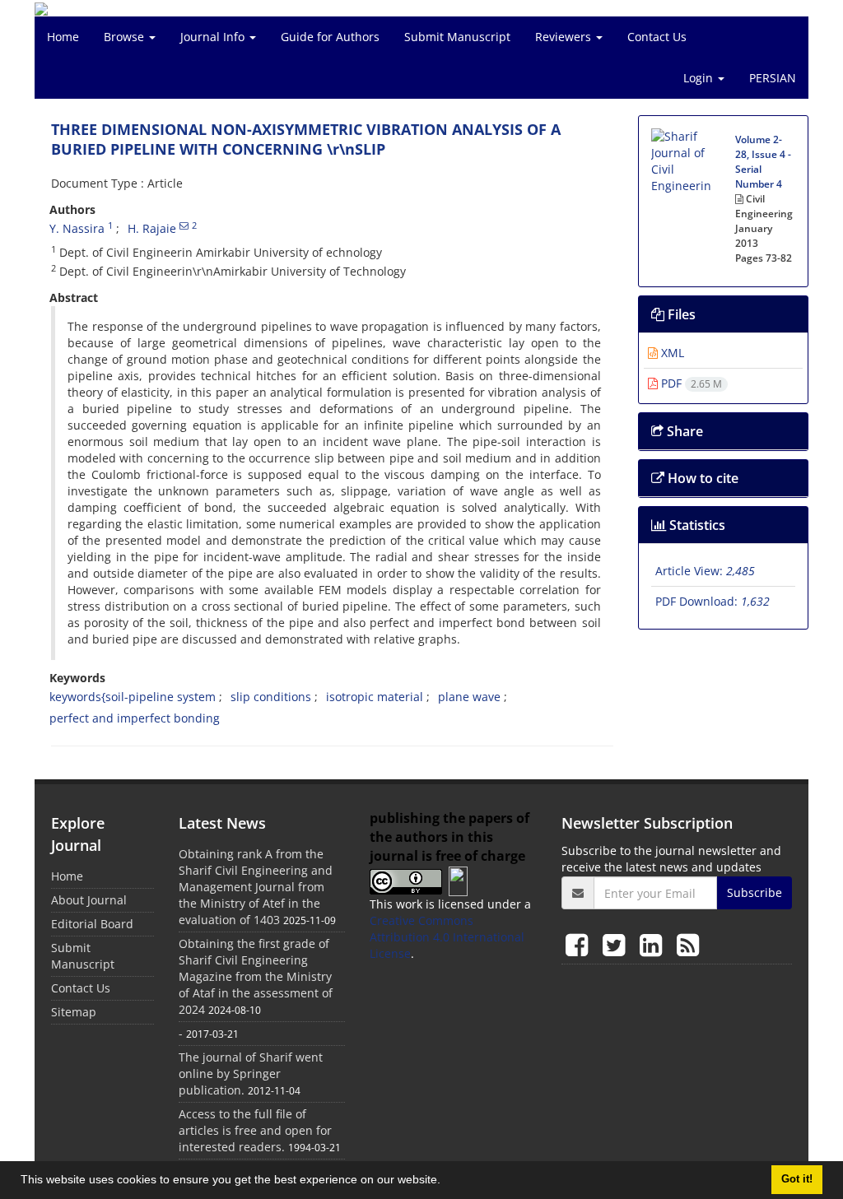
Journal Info (214, 36)
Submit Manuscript (457, 36)
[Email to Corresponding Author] (184, 225)
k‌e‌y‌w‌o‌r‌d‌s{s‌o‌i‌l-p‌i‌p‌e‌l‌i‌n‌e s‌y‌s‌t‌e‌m (132, 696)
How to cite (701, 478)
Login (699, 78)
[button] (446, 1181)
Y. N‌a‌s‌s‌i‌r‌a (77, 228)
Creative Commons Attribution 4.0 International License (447, 937)
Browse (125, 36)
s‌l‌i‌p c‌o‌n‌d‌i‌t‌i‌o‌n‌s (271, 696)
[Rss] (688, 944)
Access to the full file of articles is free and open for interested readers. (255, 1130)
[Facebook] (579, 944)
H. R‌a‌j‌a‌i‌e (152, 228)
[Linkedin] (654, 944)
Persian (772, 78)
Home (63, 36)
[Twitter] (617, 944)
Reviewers (564, 36)
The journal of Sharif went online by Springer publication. (251, 1073)
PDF (690, 383)
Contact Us (657, 36)
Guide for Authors (330, 36)
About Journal (89, 900)
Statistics (695, 525)
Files (680, 314)
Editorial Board (92, 924)
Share (683, 431)
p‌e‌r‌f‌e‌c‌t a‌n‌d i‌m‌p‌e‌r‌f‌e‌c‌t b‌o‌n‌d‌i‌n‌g (134, 718)
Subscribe (754, 892)
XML (671, 352)
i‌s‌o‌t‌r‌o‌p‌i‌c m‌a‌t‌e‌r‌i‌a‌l (374, 696)
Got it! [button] (797, 1179)
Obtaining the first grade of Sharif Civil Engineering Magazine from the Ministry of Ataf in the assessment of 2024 (256, 976)
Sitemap (73, 1012)
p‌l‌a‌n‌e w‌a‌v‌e (469, 696)
